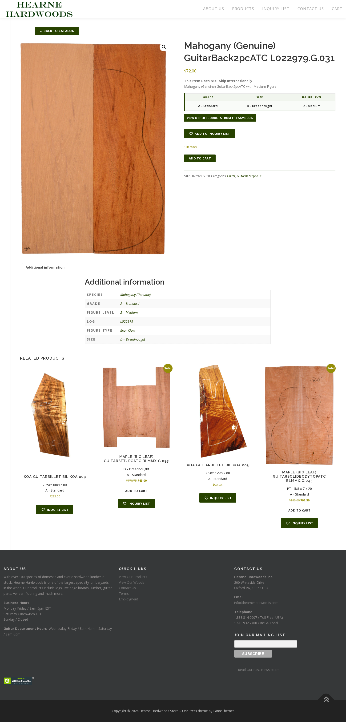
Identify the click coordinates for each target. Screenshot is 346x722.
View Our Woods (131, 582)
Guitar (231, 176)
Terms (124, 593)
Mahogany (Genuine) (135, 294)
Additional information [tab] (45, 267)
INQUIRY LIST (276, 8)
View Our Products (133, 577)
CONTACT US (311, 8)
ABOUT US (213, 8)
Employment (128, 599)
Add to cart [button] (136, 491)
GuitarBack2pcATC (249, 176)
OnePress (189, 711)
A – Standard (129, 303)
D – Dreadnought (132, 339)
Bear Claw (127, 330)
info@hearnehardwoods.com (256, 602)
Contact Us (127, 588)
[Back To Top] (326, 700)
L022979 (126, 321)
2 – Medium (129, 312)
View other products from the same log (220, 118)
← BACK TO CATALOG (57, 31)
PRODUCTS (243, 8)
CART (337, 8)
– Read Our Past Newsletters (256, 669)
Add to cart (200, 158)
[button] (164, 47)
